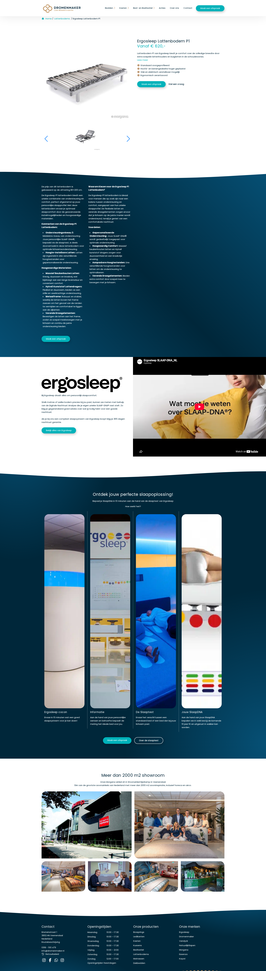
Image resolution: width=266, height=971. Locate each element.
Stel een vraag (176, 84)
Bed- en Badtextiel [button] (143, 7)
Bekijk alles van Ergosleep (59, 430)
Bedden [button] (109, 7)
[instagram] (62, 960)
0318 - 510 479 (49, 947)
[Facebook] (51, 960)
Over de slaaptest (148, 740)
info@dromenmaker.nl (53, 950)
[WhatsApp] (57, 960)
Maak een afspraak (210, 8)
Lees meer (142, 59)
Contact (187, 7)
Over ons (174, 7)
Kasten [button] (123, 7)
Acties (162, 7)
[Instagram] (45, 960)
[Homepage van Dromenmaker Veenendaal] (62, 8)
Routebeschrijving (51, 942)
